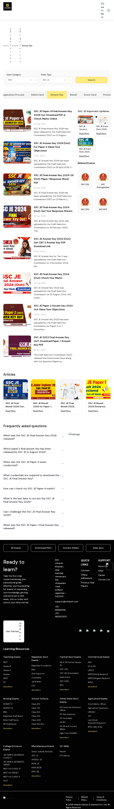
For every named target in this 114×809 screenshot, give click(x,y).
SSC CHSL (64, 681)
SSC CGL (64, 669)
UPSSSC (91, 712)
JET (89, 716)
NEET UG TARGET (10, 772)
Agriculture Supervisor (98, 708)
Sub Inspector (38, 673)
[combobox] (8, 79)
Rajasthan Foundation (41, 665)
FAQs (100, 570)
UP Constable (66, 718)
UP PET (63, 722)
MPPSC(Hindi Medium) (98, 674)
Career (101, 575)
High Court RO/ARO (68, 733)
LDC (33, 685)
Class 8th (36, 712)
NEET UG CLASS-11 (11, 776)
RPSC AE (35, 771)
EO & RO (92, 666)
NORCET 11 (7, 704)
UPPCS (91, 670)
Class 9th (36, 716)
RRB (5, 712)
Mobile (63, 751)
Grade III (7, 666)
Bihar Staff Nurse (11, 720)
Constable (36, 677)
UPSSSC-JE (37, 759)
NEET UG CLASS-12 (11, 768)
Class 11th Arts (38, 724)
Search (91, 79)
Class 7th (36, 708)
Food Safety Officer (97, 704)
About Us (103, 566)
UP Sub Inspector (68, 714)
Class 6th (36, 704)
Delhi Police (65, 677)
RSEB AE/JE (37, 767)
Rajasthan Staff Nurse (13, 716)
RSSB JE (35, 763)
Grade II (7, 670)
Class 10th (36, 720)
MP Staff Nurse (10, 724)
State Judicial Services (42, 751)
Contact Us (104, 579)
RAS (33, 669)
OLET (5, 780)
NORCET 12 (8, 708)
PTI (4, 682)
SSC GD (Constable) (69, 673)
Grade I (6, 674)
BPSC (90, 682)
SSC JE (35, 755)
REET (5, 662)
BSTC (5, 678)
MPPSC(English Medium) (99, 678)
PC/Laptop (65, 755)
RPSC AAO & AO (95, 727)
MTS (62, 685)
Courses (85, 570)
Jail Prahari (36, 681)
